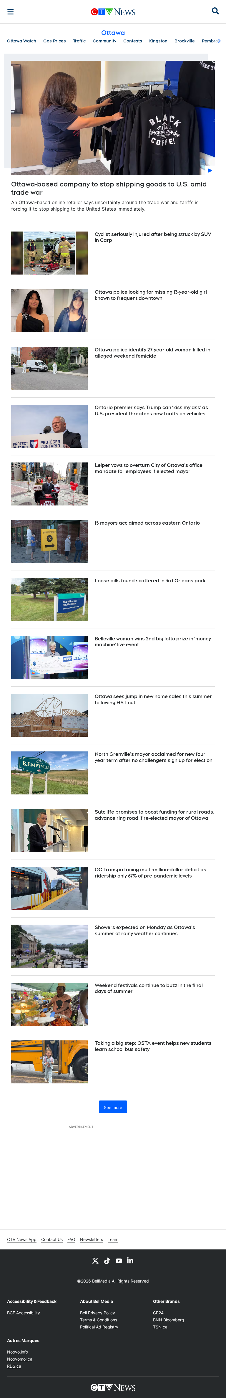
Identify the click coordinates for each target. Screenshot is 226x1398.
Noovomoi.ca (19, 1358)
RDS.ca (14, 1366)
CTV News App (21, 1239)
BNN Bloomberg (168, 1319)
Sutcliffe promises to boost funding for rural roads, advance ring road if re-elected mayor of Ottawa (154, 815)
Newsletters (91, 1239)
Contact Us (52, 1239)
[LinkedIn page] (130, 1260)
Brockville (185, 41)
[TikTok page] (107, 1260)
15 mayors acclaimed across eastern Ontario (147, 523)
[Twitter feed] (95, 1260)
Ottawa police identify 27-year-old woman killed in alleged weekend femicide (152, 353)
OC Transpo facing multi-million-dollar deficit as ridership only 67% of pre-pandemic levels (150, 873)
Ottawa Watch (21, 41)
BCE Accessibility (23, 1312)
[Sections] (10, 12)
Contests (132, 41)
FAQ (71, 1239)
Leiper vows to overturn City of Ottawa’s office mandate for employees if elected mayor (148, 468)
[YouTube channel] (118, 1260)
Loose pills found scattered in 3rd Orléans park (150, 581)
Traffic (79, 41)
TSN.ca (160, 1326)
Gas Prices (54, 41)
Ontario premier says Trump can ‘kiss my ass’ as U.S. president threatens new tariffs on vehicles (151, 411)
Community (104, 41)
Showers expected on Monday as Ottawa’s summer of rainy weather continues (145, 930)
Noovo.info (17, 1351)
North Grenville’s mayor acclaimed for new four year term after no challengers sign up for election (153, 757)
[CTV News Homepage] (113, 11)
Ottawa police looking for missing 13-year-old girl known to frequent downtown (151, 295)
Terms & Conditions (98, 1319)
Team (113, 1239)
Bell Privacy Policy (97, 1312)
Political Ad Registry (99, 1326)
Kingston (158, 41)
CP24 (158, 1312)
